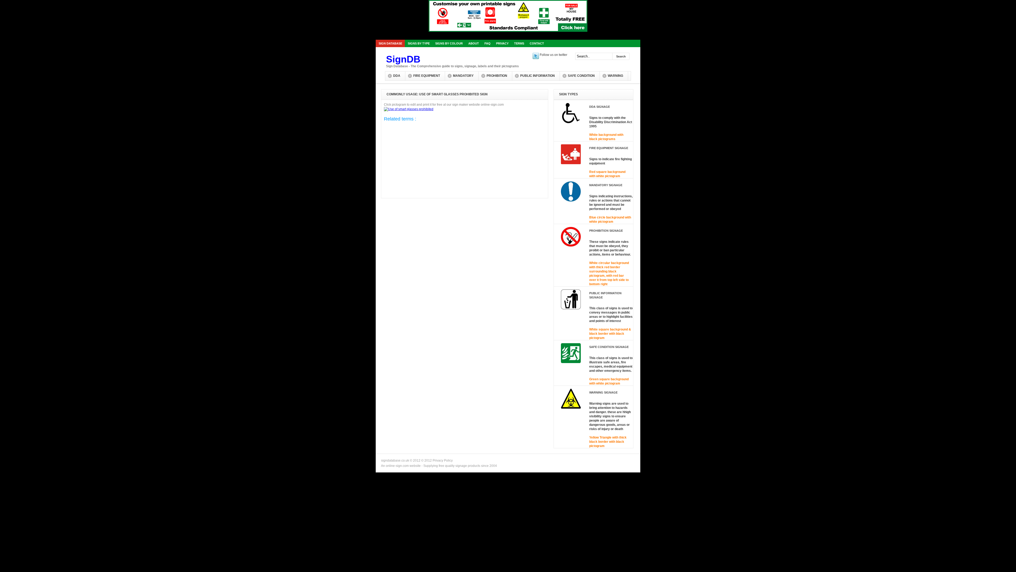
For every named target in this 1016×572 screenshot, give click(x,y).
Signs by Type (419, 43)
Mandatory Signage (605, 185)
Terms (519, 43)
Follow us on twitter (553, 55)
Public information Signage (605, 295)
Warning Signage (603, 392)
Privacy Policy (443, 460)
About (473, 43)
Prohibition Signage (606, 230)
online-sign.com (397, 466)
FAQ (487, 43)
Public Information (537, 76)
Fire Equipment (426, 76)
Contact (537, 43)
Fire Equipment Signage (608, 148)
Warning (615, 76)
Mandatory (463, 76)
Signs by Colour (449, 43)
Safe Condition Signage (609, 346)
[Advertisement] (425, 161)
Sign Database (390, 43)
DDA (396, 76)
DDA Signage (599, 106)
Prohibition (497, 76)
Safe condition (581, 76)
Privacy (502, 43)
